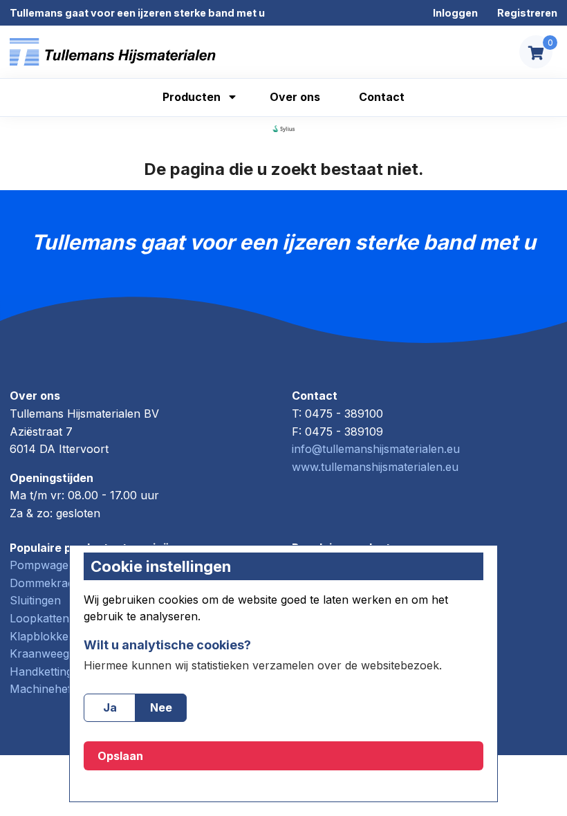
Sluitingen (35, 600)
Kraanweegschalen (60, 653)
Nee (161, 707)
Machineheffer (48, 689)
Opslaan (120, 756)
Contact (382, 97)
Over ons (295, 97)
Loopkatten (39, 618)
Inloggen (455, 13)
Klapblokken (42, 636)
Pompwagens (45, 565)
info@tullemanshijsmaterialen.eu (376, 449)
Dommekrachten (53, 583)
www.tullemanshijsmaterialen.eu (375, 467)
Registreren (527, 13)
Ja (110, 707)
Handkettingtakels (56, 671)
